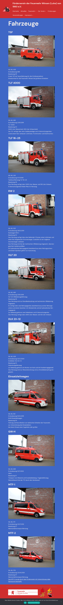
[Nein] (61, 601)
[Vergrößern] (52, 37)
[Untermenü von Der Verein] (45, 11)
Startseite (16, 11)
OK (25, 602)
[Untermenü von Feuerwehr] (35, 11)
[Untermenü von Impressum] (32, 15)
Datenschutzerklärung (33, 602)
